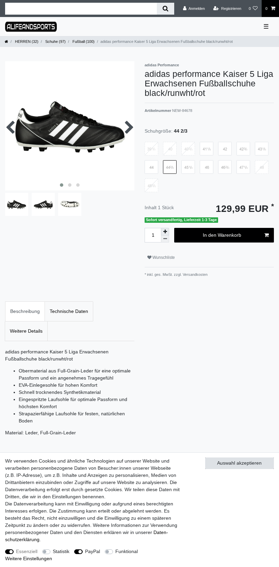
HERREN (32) (26, 41)
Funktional (126, 551)
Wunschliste (163, 257)
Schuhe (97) (55, 41)
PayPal (92, 551)
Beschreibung (25, 311)
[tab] (25, 311)
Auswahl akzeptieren (239, 463)
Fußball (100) (83, 41)
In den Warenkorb (222, 235)
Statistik (61, 551)
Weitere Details (26, 331)
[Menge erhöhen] (165, 231)
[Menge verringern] (165, 239)
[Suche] (165, 9)
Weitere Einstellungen (28, 558)
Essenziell (26, 551)
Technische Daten (69, 311)
